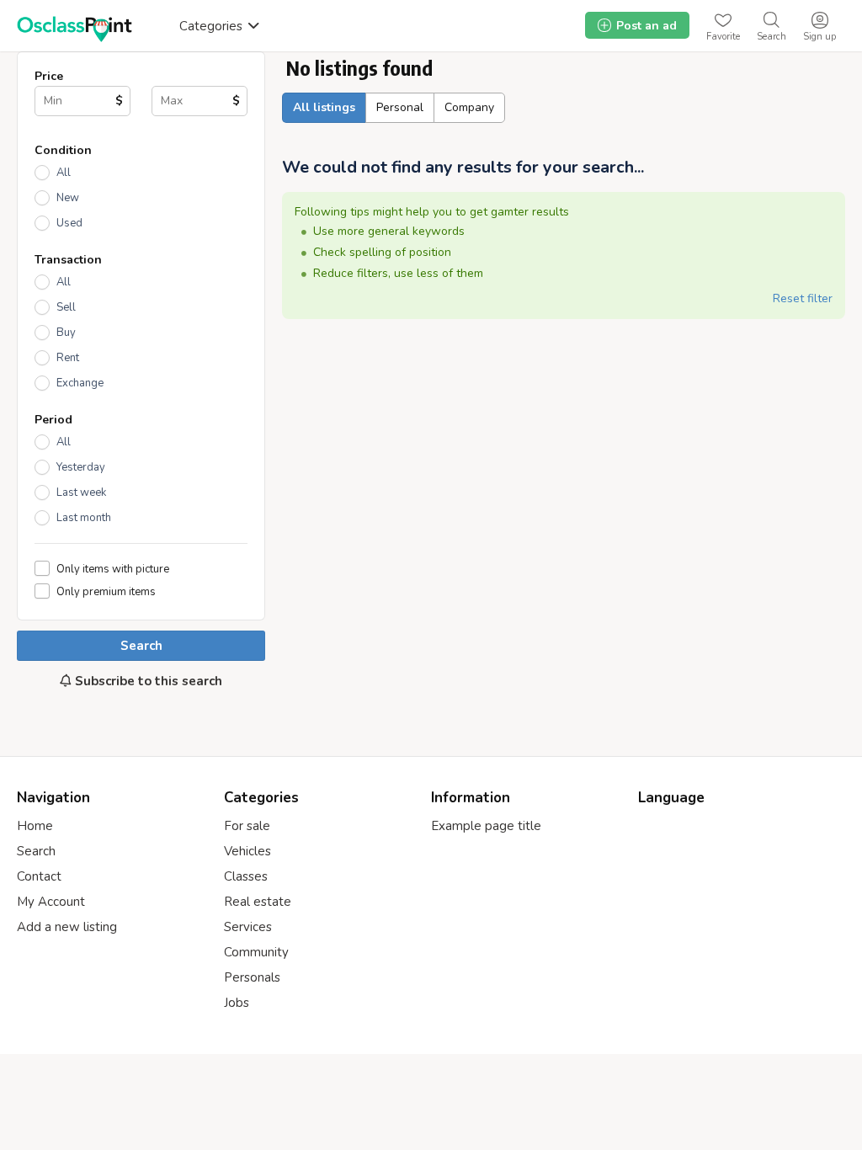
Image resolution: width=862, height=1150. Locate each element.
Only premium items (106, 591)
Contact (39, 876)
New (67, 197)
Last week (81, 492)
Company (469, 107)
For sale (247, 825)
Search (141, 645)
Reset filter (803, 298)
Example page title (486, 825)
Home (35, 825)
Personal (399, 107)
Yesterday (80, 467)
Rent (67, 357)
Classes (246, 876)
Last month (83, 517)
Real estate (257, 901)
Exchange (80, 383)
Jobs (236, 1002)
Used (69, 223)
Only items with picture (112, 569)
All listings (324, 107)
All (63, 172)
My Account (51, 901)
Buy (66, 332)
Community (256, 952)
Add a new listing (67, 926)
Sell (66, 307)
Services (248, 926)
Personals (252, 977)
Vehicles (247, 851)
